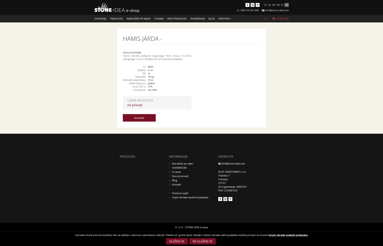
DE (278, 5)
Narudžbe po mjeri (139, 18)
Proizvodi (116, 18)
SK (269, 5)
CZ (265, 5)
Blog (211, 18)
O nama (159, 18)
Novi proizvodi (177, 18)
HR (286, 5)
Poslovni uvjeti (180, 193)
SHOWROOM (197, 18)
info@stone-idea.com (277, 10)
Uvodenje (100, 18)
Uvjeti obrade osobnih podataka (190, 197)
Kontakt (139, 118)
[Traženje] (265, 18)
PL (282, 5)
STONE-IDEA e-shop (196, 227)
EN (273, 5)
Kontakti (224, 18)
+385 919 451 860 (249, 10)
